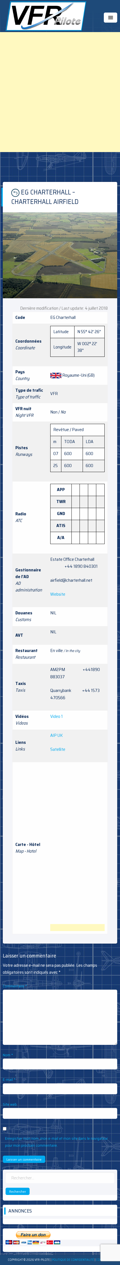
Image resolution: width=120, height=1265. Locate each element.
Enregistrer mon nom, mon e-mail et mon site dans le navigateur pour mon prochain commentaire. (56, 1141)
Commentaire (15, 986)
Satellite (57, 749)
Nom (8, 1055)
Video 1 (56, 716)
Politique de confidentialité (73, 1259)
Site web (10, 1104)
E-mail (9, 1079)
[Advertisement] (60, 92)
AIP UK (56, 735)
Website (57, 594)
